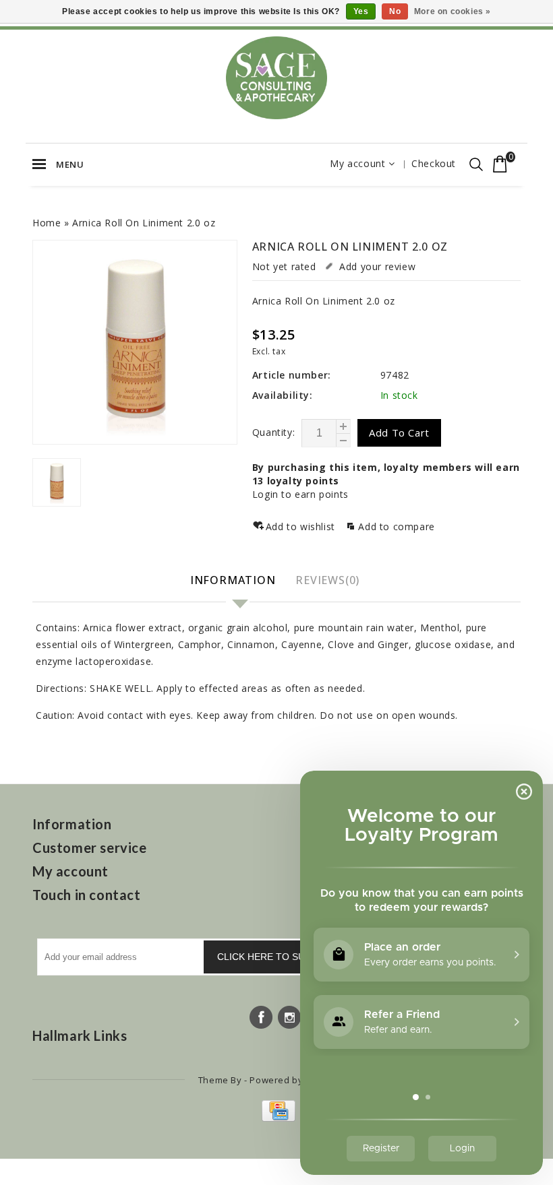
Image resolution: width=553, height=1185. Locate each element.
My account (357, 163)
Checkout (433, 163)
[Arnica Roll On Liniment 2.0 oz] (134, 342)
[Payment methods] (276, 1118)
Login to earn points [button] (300, 494)
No (395, 11)
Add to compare (396, 526)
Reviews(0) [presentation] (327, 580)
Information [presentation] (233, 580)
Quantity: (273, 432)
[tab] (234, 581)
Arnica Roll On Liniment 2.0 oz (143, 222)
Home (46, 222)
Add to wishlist (302, 526)
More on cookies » (452, 11)
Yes (361, 11)
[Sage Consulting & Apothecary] (276, 77)
